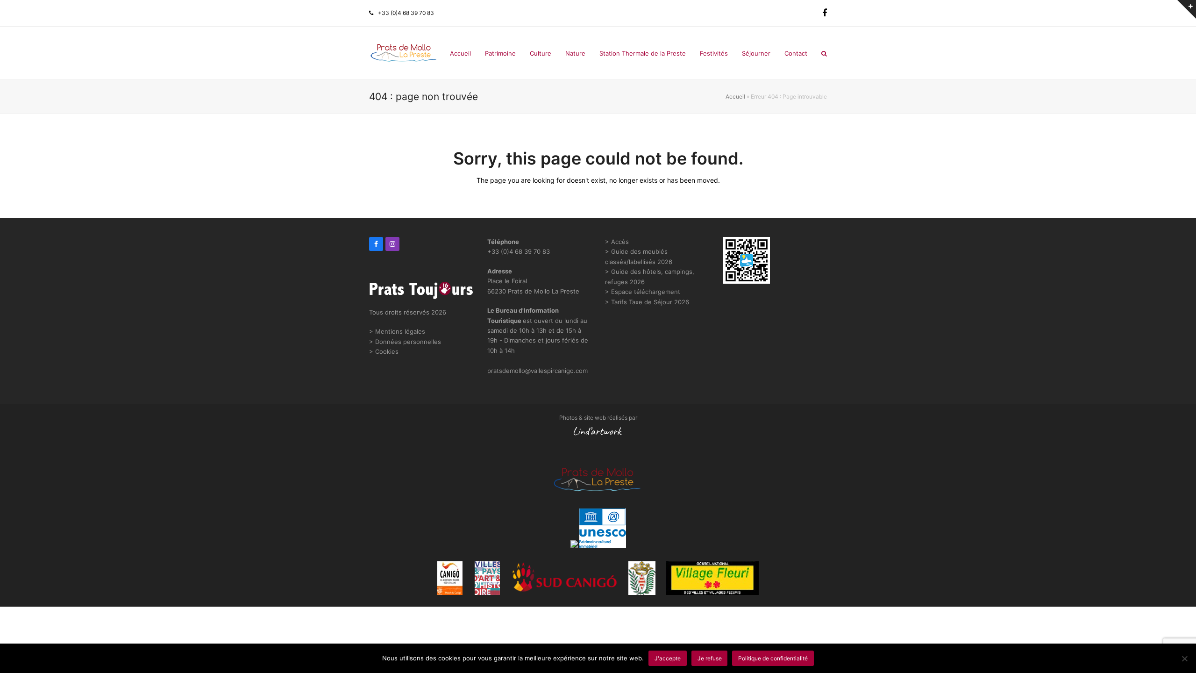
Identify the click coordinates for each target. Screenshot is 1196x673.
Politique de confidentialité (773, 658)
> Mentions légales (397, 331)
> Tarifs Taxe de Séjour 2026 (647, 302)
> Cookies (384, 351)
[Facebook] (824, 13)
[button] (824, 53)
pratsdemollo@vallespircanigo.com (537, 370)
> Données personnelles (405, 341)
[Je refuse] (1184, 658)
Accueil (735, 96)
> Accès (617, 241)
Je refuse (710, 658)
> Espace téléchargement (642, 291)
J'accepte (668, 658)
